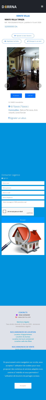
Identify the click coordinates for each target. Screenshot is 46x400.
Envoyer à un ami (35, 41)
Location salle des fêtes (23, 341)
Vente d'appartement (23, 349)
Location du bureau (23, 337)
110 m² (30, 95)
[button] (7, 85)
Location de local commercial (23, 339)
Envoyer (23, 220)
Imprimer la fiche (12, 41)
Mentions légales (23, 322)
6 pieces (16, 95)
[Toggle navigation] (42, 6)
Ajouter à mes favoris (24, 36)
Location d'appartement (23, 334)
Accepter (23, 386)
